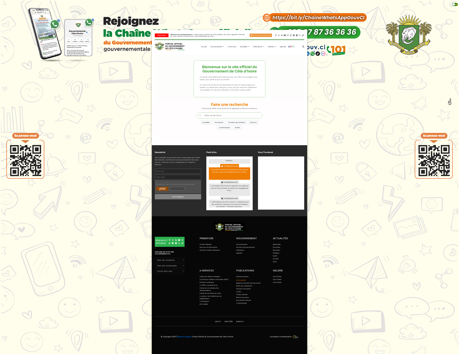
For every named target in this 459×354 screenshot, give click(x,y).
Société (276, 259)
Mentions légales (184, 337)
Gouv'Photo (277, 276)
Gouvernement (241, 244)
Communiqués (224, 127)
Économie (276, 247)
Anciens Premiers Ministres (210, 250)
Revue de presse (242, 297)
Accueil (204, 47)
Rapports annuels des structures (248, 283)
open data (228, 321)
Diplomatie (277, 244)
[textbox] (169, 260)
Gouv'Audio (277, 282)
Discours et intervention (208, 247)
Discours (253, 122)
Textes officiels (242, 294)
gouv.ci (218, 321)
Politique (276, 253)
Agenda (283, 47)
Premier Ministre (206, 244)
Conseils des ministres (236, 122)
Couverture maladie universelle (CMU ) (214, 279)
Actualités (245, 47)
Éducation (276, 250)
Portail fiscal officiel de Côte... (211, 293)
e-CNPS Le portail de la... (209, 285)
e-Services (232, 47)
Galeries (272, 47)
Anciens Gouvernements (245, 247)
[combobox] (170, 260)
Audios (237, 127)
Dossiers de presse (243, 289)
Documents (219, 122)
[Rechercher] (200, 115)
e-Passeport (204, 301)
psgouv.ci (240, 321)
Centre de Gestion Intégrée (210, 276)
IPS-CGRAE (204, 304)
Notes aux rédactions (244, 286)
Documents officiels (243, 300)
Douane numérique (207, 282)
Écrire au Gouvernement (262, 35)
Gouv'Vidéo (277, 279)
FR (292, 46)
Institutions (240, 250)
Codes (238, 292)
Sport (275, 262)
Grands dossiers (242, 276)
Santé (275, 256)
